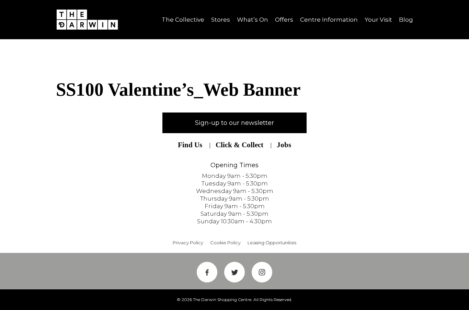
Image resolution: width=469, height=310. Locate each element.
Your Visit (378, 19)
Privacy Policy (188, 242)
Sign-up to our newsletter (234, 123)
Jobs (284, 145)
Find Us (190, 145)
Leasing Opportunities (272, 242)
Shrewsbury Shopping (89, 19)
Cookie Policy (225, 242)
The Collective (183, 19)
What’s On (252, 19)
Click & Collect (239, 145)
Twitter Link (234, 272)
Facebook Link (207, 272)
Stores (220, 19)
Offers (284, 19)
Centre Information (329, 19)
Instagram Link (262, 272)
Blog (406, 19)
